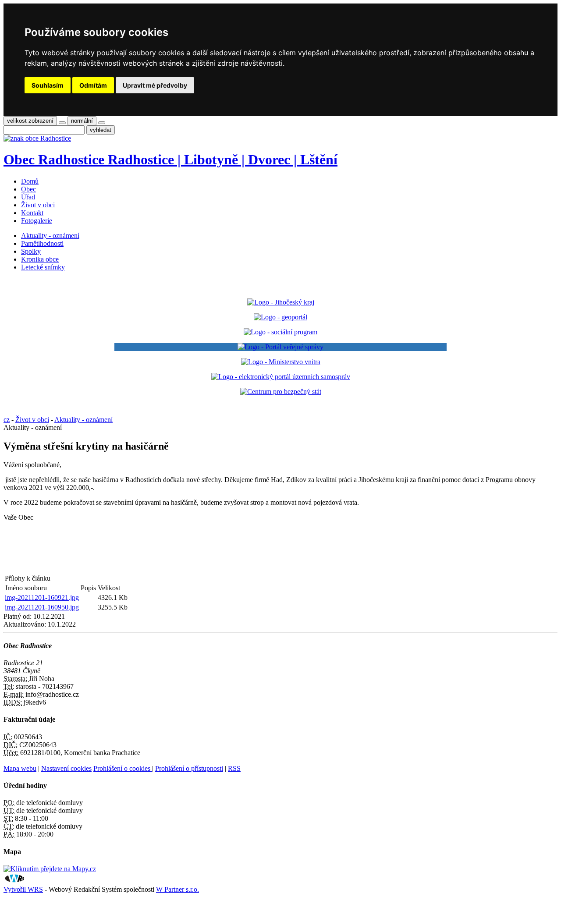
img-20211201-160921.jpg (42, 597)
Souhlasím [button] (48, 85)
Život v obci (38, 205)
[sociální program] (280, 332)
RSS (234, 768)
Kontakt (32, 212)
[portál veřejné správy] (280, 347)
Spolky (31, 251)
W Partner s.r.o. (177, 889)
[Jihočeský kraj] (280, 302)
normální (82, 120)
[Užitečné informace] (280, 391)
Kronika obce (40, 259)
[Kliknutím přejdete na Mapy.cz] (50, 868)
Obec (28, 189)
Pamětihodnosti (42, 243)
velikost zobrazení (30, 120)
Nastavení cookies (66, 768)
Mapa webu (20, 768)
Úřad (28, 197)
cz (7, 419)
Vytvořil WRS (23, 889)
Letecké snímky (43, 267)
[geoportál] (280, 317)
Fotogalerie (36, 220)
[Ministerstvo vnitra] (280, 361)
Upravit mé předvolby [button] (155, 85)
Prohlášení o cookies (122, 768)
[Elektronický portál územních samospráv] (280, 376)
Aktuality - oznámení (50, 235)
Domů (30, 181)
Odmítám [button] (93, 85)
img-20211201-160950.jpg (42, 607)
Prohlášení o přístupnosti (189, 768)
